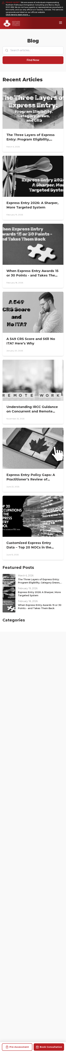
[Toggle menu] (60, 22)
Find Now (33, 60)
